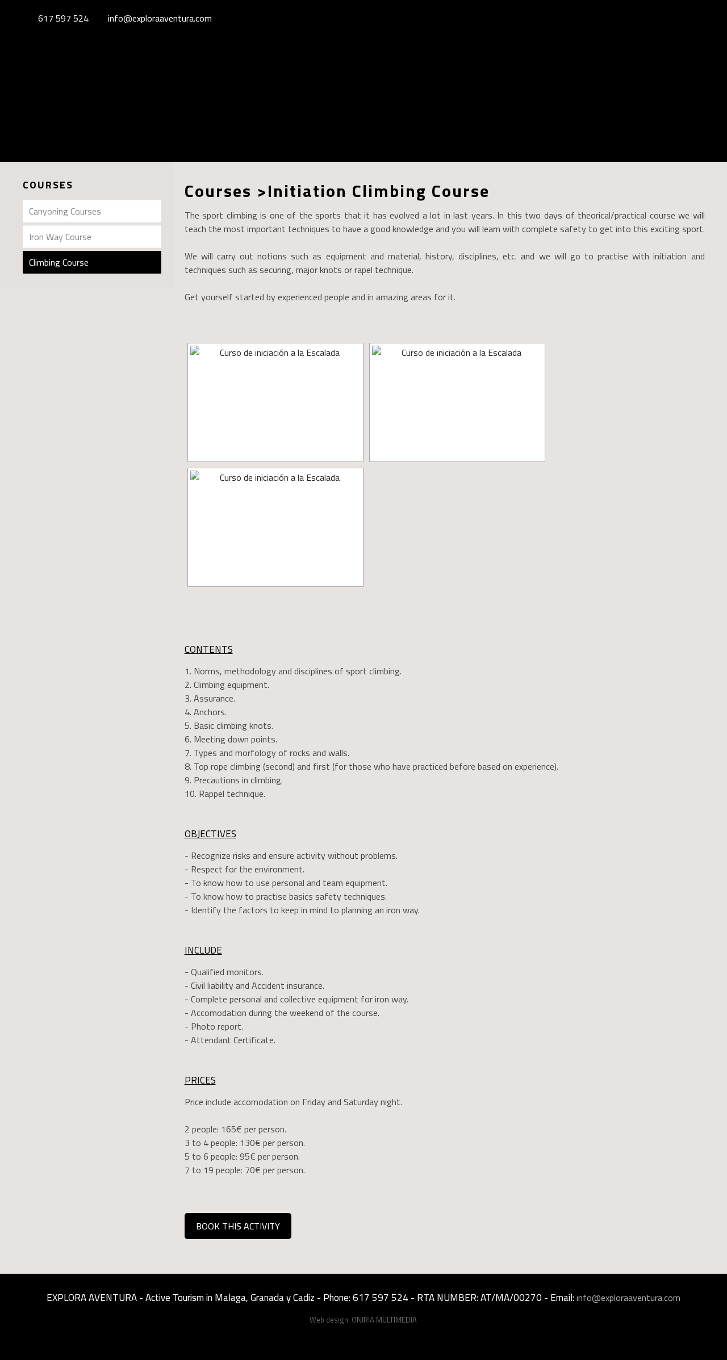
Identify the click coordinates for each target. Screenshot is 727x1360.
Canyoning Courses (65, 211)
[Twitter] (682, 18)
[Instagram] (697, 18)
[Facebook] (666, 18)
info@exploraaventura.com (160, 18)
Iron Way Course (60, 237)
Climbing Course (59, 262)
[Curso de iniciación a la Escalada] (275, 402)
